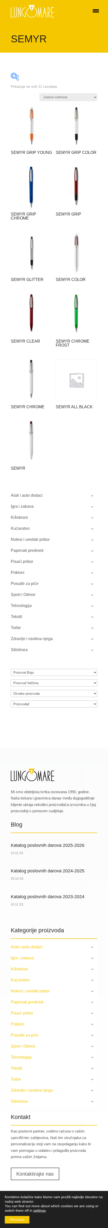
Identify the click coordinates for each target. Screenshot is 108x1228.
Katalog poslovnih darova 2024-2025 (47, 870)
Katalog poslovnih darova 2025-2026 (47, 845)
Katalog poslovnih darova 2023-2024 (47, 896)
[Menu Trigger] (96, 11)
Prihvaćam (17, 1219)
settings (39, 1210)
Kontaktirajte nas (35, 1174)
